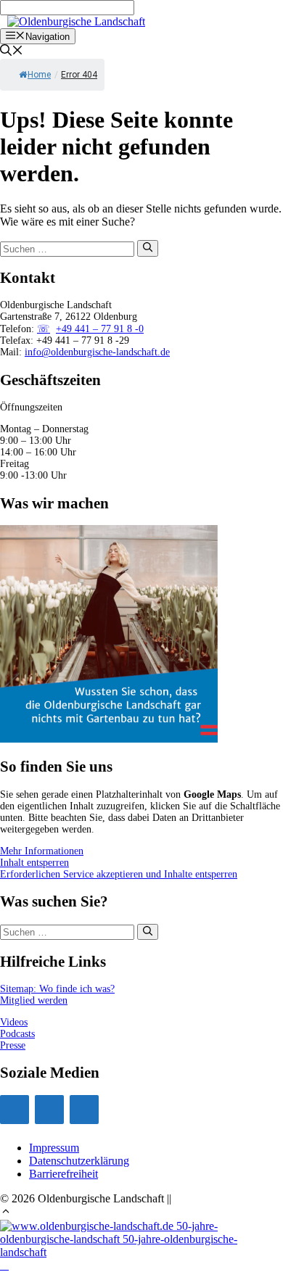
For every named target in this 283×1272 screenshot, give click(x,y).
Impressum (54, 1147)
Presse (12, 1045)
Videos (14, 1022)
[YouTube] (49, 1109)
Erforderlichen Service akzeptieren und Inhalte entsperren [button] (118, 874)
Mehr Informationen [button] (41, 851)
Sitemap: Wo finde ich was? (57, 988)
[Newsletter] (84, 1109)
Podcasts (17, 1033)
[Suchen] (147, 248)
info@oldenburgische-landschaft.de (97, 352)
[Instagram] (14, 1109)
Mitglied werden (33, 1000)
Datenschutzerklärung (79, 1161)
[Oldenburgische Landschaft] (76, 21)
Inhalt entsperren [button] (34, 862)
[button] (6, 1213)
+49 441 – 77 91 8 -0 (100, 328)
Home (39, 75)
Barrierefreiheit (63, 1174)
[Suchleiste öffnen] (11, 52)
